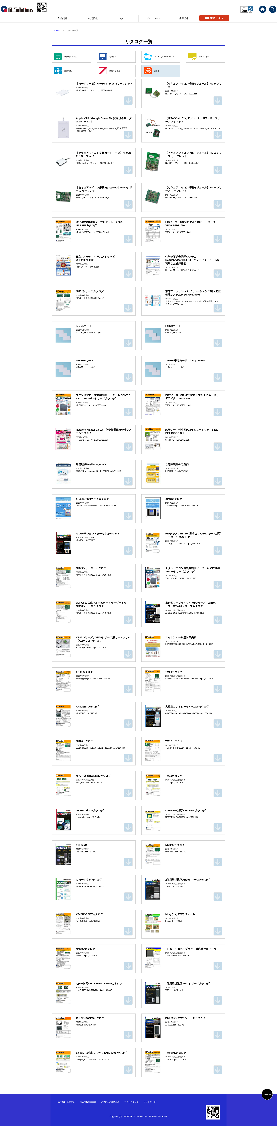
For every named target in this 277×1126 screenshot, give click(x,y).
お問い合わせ (216, 18)
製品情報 (62, 18)
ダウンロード (154, 18)
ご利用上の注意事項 (110, 1102)
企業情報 (184, 18)
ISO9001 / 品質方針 (66, 1102)
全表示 (156, 71)
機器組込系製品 (70, 57)
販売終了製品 (114, 71)
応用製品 (68, 71)
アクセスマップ (131, 1102)
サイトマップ (150, 1102)
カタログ (123, 18)
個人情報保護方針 (88, 1102)
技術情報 (93, 18)
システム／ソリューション (165, 57)
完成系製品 (113, 57)
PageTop (267, 1094)
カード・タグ (204, 57)
